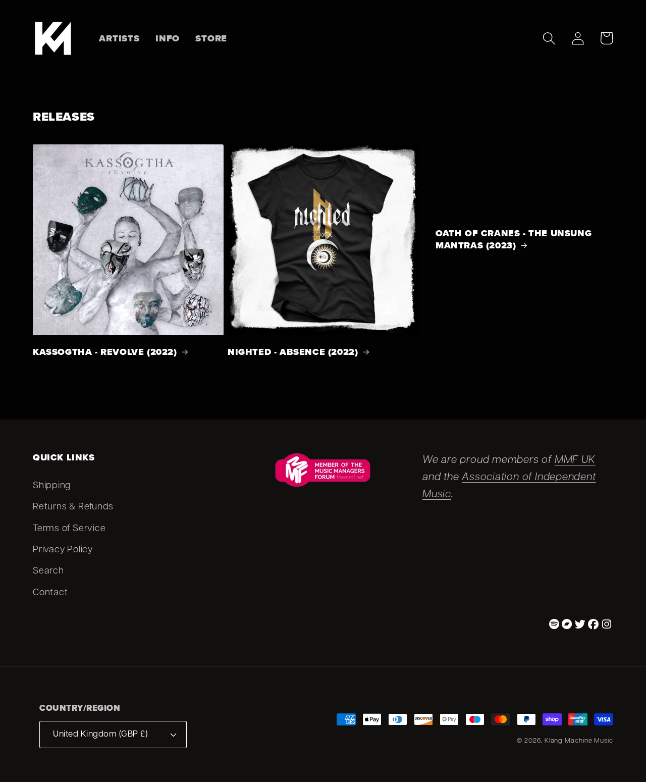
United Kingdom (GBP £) (100, 734)
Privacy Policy (63, 550)
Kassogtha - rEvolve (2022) (105, 352)
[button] (548, 38)
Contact (50, 593)
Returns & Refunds (73, 507)
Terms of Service (69, 529)
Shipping (52, 486)
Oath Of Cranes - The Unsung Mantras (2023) (513, 239)
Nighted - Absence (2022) (293, 352)
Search (48, 571)
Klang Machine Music (579, 741)
